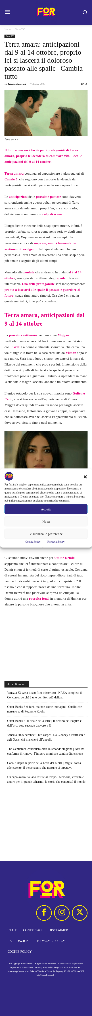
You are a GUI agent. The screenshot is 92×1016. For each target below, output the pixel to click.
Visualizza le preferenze (46, 533)
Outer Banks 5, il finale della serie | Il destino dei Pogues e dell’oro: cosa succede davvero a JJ (44, 723)
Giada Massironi (17, 84)
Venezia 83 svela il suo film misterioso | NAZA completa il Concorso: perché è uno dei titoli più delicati (44, 695)
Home (7, 29)
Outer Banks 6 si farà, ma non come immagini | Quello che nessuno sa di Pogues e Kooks (44, 709)
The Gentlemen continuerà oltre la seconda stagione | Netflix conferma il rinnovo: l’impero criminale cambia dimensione (45, 751)
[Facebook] (44, 913)
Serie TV (20, 29)
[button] (85, 477)
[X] (80, 913)
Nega (46, 521)
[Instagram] (62, 913)
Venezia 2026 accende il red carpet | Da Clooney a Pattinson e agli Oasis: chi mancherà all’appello (46, 737)
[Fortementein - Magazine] (46, 12)
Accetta (46, 509)
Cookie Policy (32, 541)
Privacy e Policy (56, 541)
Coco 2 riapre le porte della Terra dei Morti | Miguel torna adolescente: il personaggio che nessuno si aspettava (44, 765)
